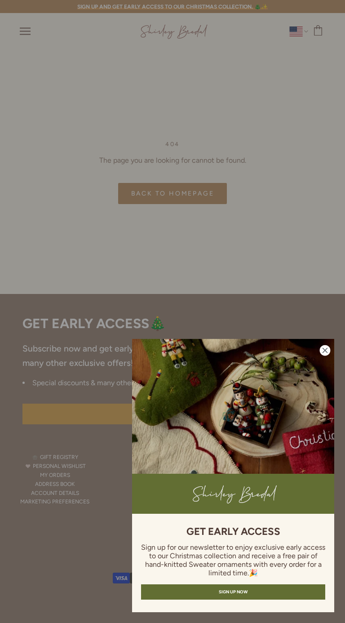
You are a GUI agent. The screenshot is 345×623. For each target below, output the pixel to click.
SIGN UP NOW (233, 591)
